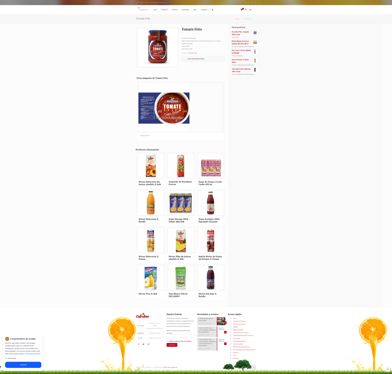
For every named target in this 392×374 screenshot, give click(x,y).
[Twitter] (252, 2)
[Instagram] (255, 2)
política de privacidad (185, 341)
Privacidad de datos (239, 341)
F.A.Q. (234, 355)
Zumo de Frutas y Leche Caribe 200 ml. (210, 183)
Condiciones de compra (240, 332)
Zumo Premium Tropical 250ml (240, 61)
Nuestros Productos (239, 321)
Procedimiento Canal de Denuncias (244, 350)
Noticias (235, 352)
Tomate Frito (247, 19)
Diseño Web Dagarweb (170, 367)
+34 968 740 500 (143, 2)
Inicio (237, 19)
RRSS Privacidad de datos (241, 347)
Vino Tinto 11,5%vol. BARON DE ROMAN (241, 52)
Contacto (236, 358)
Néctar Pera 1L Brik (148, 293)
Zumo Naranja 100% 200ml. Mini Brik (178, 220)
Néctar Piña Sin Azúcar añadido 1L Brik (180, 257)
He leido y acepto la (180, 341)
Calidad (235, 327)
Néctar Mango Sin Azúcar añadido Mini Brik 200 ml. (240, 42)
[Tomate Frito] (157, 48)
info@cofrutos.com (158, 2)
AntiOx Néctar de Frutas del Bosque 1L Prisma (210, 257)
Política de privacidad (32, 354)
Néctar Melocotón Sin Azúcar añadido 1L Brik (150, 183)
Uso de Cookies (238, 344)
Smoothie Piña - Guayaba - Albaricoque (241, 33)
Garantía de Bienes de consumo (243, 335)
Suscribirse (172, 345)
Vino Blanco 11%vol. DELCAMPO (178, 295)
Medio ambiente (238, 330)
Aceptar (23, 365)
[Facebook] (249, 2)
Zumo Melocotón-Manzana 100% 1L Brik (241, 70)
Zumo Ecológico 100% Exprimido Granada (209, 220)
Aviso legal (236, 338)
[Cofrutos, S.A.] (143, 9)
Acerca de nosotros (239, 324)
